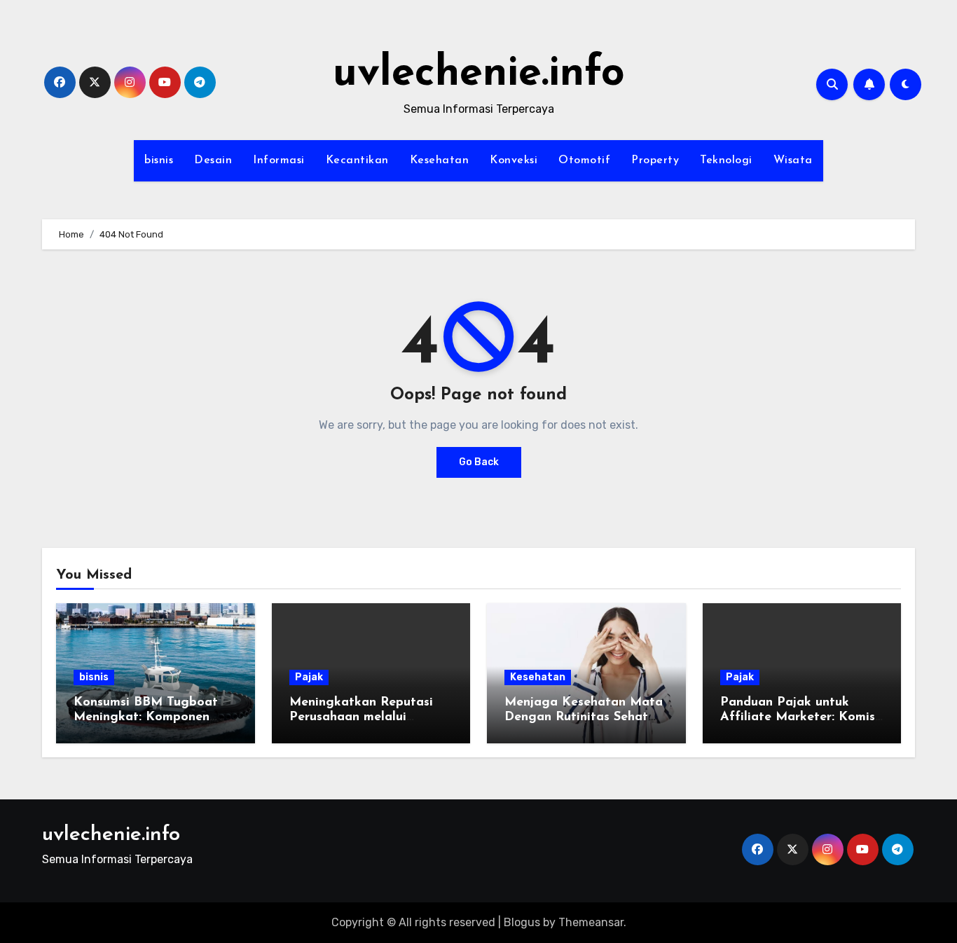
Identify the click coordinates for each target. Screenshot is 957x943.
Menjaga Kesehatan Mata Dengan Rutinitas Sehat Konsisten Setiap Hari (583, 717)
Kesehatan (439, 160)
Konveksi (513, 160)
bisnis (158, 160)
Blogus (522, 922)
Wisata (793, 160)
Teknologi (726, 160)
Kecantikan (357, 160)
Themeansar (591, 922)
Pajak (309, 677)
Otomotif (584, 160)
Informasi (279, 160)
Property (655, 160)
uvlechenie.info (479, 74)
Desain (213, 160)
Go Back (479, 462)
